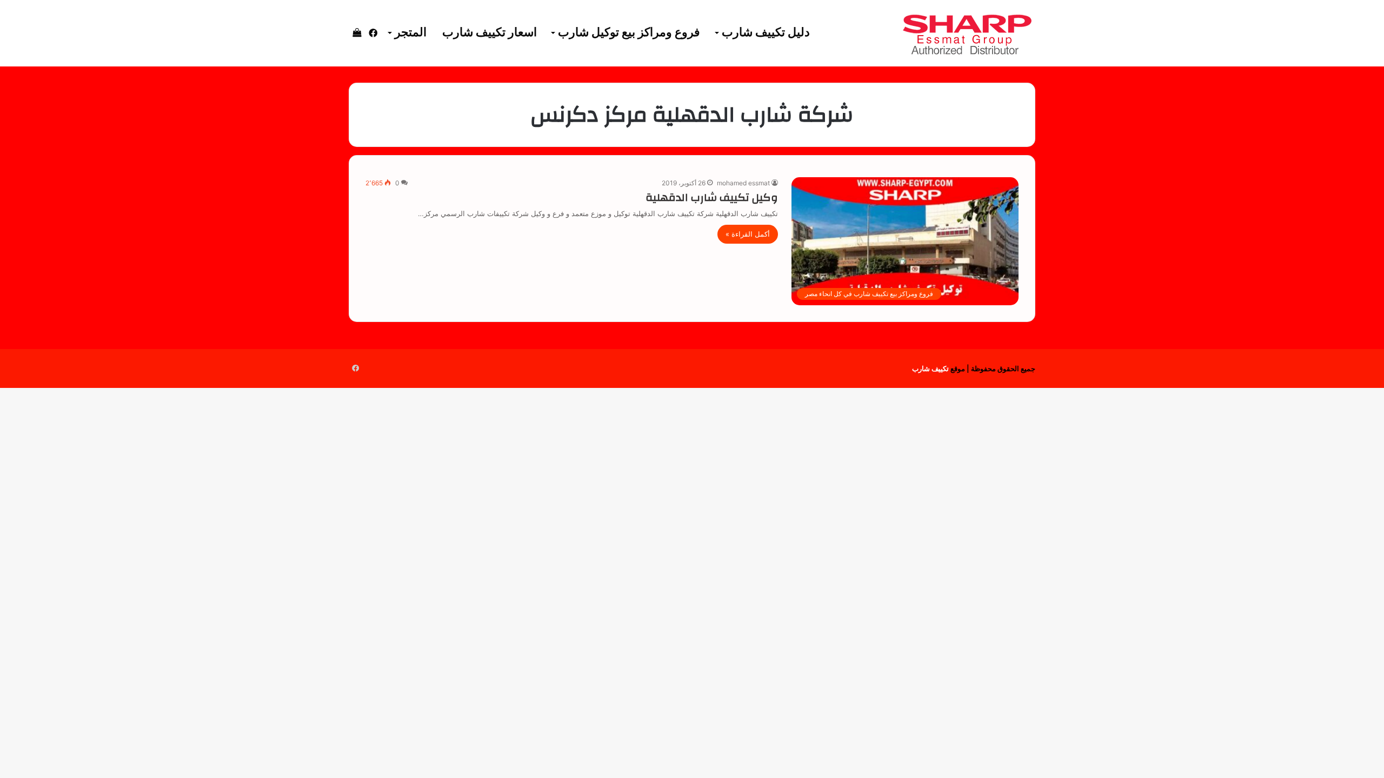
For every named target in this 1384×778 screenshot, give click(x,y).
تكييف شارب (930, 368)
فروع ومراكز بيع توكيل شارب (629, 32)
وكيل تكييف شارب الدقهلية (712, 197)
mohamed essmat (743, 183)
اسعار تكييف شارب (489, 32)
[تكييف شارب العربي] (966, 33)
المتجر (411, 32)
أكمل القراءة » (748, 234)
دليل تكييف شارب (766, 32)
